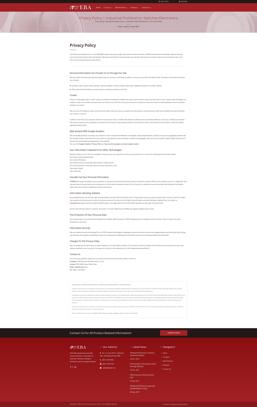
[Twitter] (73, 367)
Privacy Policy (135, 26)
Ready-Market (182, 404)
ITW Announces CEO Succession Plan (142, 376)
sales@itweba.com (80, 267)
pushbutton (116, 313)
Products (134, 7)
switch (121, 313)
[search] (159, 2)
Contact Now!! (174, 333)
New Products (120, 7)
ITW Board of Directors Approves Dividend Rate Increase (142, 387)
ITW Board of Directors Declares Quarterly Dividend (142, 354)
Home (98, 7)
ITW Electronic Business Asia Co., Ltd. (93, 404)
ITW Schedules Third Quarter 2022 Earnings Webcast (143, 365)
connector (109, 313)
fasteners (104, 313)
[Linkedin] (75, 367)
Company (107, 7)
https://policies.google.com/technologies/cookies (121, 144)
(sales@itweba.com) (77, 203)
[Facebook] (70, 367)
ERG (100, 313)
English (184, 1)
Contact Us (146, 7)
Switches (95, 313)
